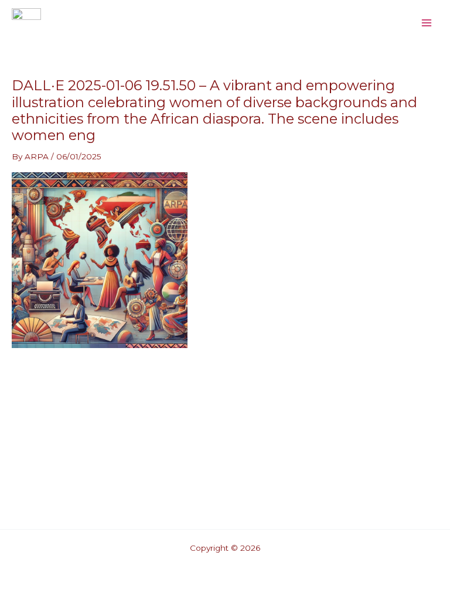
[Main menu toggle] (427, 23)
